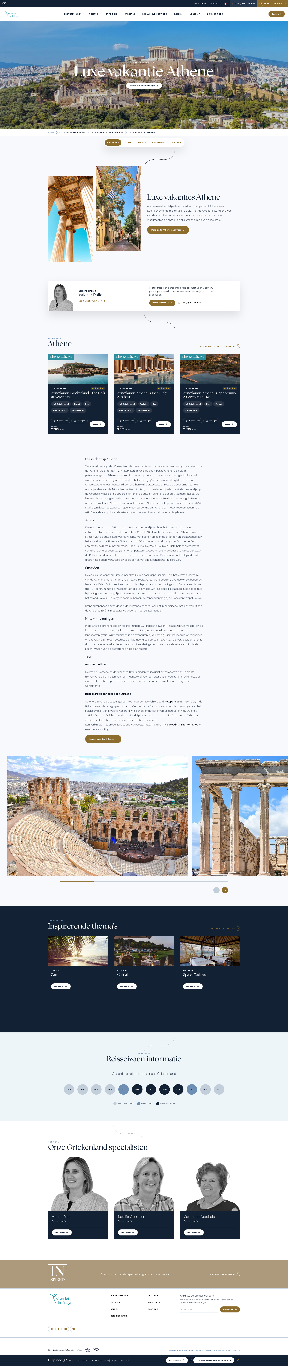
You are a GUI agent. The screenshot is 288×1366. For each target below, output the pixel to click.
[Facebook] (58, 1329)
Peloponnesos (173, 701)
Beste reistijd (158, 142)
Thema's (142, 142)
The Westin (170, 724)
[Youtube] (66, 1329)
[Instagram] (51, 1329)
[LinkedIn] (73, 1329)
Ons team (176, 142)
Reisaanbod (113, 142)
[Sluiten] (238, 1360)
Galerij (128, 142)
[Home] (4, 3)
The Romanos (189, 724)
